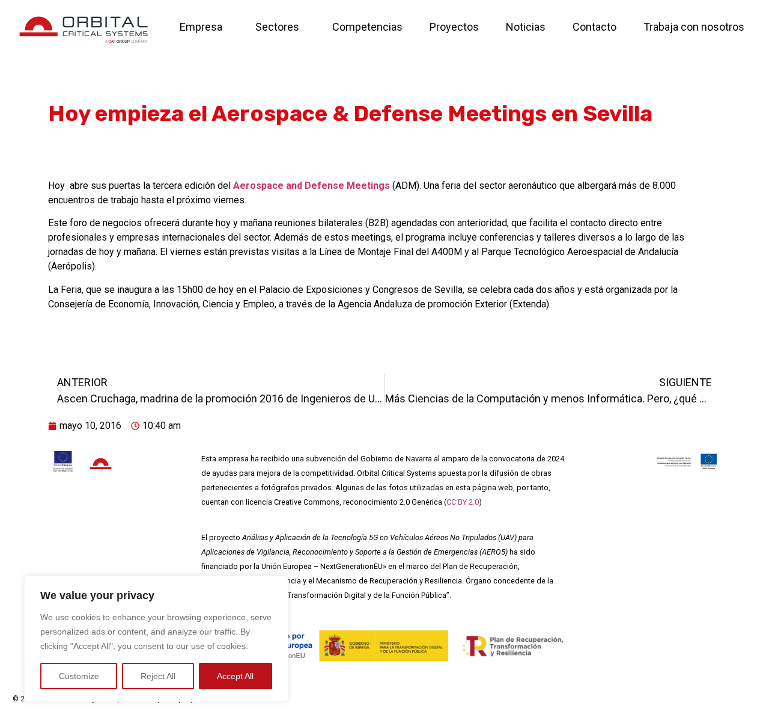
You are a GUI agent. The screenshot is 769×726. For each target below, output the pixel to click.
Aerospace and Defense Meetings (311, 185)
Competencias (367, 26)
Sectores (277, 26)
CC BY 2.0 (462, 501)
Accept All (235, 676)
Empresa (201, 26)
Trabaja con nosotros (693, 26)
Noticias (526, 26)
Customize (79, 676)
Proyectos (454, 26)
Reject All (158, 676)
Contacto (594, 26)
